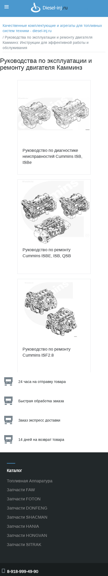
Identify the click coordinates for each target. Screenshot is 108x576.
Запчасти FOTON (24, 499)
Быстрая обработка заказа (41, 401)
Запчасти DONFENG (27, 508)
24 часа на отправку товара (42, 381)
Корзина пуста (89, 13)
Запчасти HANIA (23, 526)
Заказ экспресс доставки (39, 420)
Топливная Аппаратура (29, 481)
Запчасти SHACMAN (27, 517)
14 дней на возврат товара (41, 439)
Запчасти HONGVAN (27, 535)
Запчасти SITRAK (24, 544)
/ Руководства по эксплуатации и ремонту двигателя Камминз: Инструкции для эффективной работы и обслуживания (48, 42)
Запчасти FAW (21, 490)
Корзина (84, 8)
